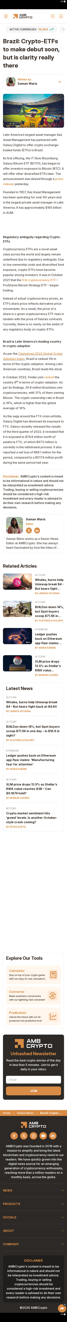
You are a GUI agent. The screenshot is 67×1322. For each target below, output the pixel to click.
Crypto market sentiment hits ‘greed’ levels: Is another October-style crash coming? (31, 817)
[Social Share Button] (62, 1308)
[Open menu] (6, 16)
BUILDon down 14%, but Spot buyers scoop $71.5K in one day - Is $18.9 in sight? (49, 611)
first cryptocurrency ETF (39, 280)
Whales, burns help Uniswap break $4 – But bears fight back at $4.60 (31, 704)
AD (62, 1)
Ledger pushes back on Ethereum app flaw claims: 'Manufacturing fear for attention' (48, 638)
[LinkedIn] (37, 530)
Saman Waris (27, 83)
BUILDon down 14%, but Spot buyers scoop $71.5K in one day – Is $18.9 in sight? (33, 731)
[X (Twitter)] (29, 530)
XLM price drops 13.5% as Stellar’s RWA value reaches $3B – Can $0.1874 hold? (31, 789)
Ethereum (41, 629)
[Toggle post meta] (60, 81)
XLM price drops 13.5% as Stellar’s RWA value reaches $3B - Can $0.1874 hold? (49, 666)
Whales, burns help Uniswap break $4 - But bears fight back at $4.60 (49, 584)
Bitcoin (11, 808)
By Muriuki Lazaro (46, 675)
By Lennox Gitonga (47, 593)
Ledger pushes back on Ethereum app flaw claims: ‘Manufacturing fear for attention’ (31, 760)
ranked (49, 377)
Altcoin (40, 575)
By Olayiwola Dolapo (49, 620)
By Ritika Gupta (16, 826)
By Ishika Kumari (45, 647)
